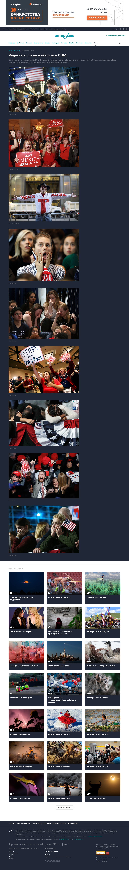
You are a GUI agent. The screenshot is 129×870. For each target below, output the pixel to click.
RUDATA (47, 855)
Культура (55, 43)
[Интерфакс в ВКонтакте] (52, 861)
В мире (29, 43)
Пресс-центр (37, 824)
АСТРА (11, 859)
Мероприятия (73, 824)
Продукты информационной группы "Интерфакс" (39, 844)
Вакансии (47, 824)
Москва (64, 43)
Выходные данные (101, 860)
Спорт (47, 43)
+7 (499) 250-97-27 (78, 839)
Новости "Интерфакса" (51, 851)
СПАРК (11, 851)
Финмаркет (56, 29)
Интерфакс (64, 36)
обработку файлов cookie (95, 836)
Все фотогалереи (64, 807)
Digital (71, 43)
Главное (12, 43)
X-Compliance (13, 853)
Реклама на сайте (59, 824)
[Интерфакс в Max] (58, 861)
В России (20, 43)
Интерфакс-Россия (45, 29)
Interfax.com (33, 29)
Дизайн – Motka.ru (101, 861)
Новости (79, 43)
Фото (96, 43)
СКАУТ (11, 855)
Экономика (38, 43)
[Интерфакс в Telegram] (49, 861)
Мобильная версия (8, 29)
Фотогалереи (14, 51)
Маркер (11, 857)
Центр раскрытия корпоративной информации (58, 857)
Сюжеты (88, 43)
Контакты (12, 824)
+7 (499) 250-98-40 (64, 839)
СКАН (47, 853)
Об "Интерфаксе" (21, 29)
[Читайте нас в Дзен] (46, 861)
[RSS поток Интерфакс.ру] (55, 861)
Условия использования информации (107, 858)
